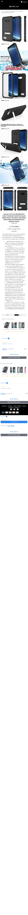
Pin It (20, 315)
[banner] (14, 6)
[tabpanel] (14, 433)
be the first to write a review (14, 357)
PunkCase (14, 223)
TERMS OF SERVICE (17, 406)
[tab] (4, 349)
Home (3, 11)
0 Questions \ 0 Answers (7, 343)
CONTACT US (4, 406)
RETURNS (10, 406)
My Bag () (24, 2)
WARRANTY (17, 407)
